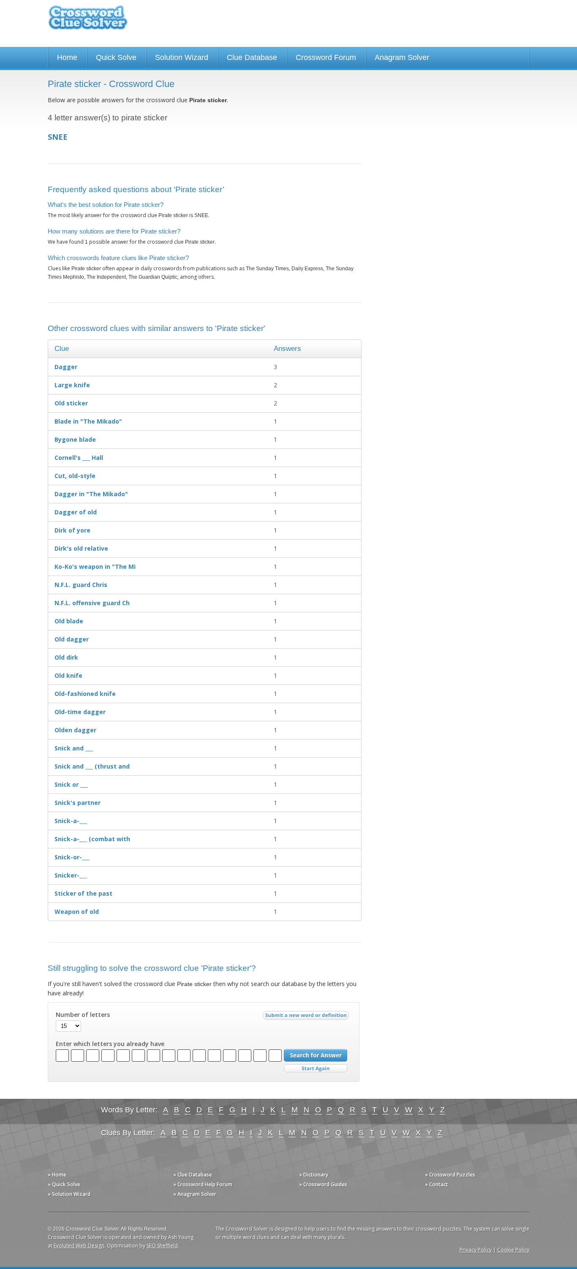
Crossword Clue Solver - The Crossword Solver (88, 21)
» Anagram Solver (194, 1194)
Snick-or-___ (72, 857)
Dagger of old (75, 512)
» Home (57, 1174)
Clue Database (252, 57)
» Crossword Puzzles (450, 1174)
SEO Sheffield (162, 1245)
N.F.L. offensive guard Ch (92, 603)
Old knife (68, 675)
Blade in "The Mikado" (88, 421)
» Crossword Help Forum (202, 1184)
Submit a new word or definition (307, 1017)
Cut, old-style (74, 476)
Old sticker (71, 403)
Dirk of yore (72, 530)
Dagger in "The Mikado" (91, 494)
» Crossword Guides (323, 1184)
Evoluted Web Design (79, 1245)
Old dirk (66, 657)
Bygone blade (75, 439)
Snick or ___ (71, 784)
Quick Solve (116, 57)
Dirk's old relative (81, 548)
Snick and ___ (73, 748)
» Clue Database (192, 1174)
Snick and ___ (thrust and (92, 766)
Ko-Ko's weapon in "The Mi (95, 566)
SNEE (58, 137)
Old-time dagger (80, 712)
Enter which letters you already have (110, 1044)
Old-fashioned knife (85, 694)
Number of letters (83, 1015)
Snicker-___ (70, 875)
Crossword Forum (326, 57)
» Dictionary (313, 1174)
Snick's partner (77, 803)
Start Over (315, 1068)
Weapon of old (76, 912)
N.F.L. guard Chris (80, 585)
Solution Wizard (181, 57)
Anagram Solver (402, 57)
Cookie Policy (513, 1249)
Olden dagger (75, 730)
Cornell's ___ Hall (78, 458)
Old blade (68, 621)
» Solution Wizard (69, 1194)
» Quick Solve (64, 1184)
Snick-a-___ (70, 821)
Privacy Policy (476, 1249)
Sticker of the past (83, 893)
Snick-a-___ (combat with (92, 839)
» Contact (436, 1184)
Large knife (72, 385)
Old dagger (71, 639)
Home (67, 57)
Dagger (65, 367)
